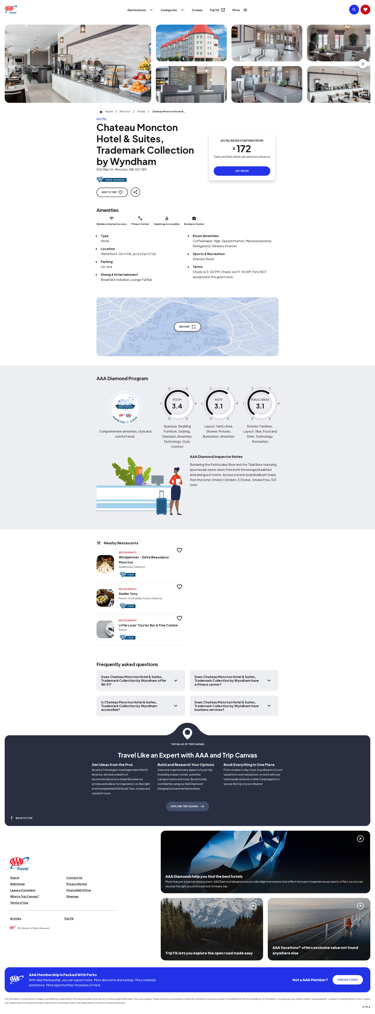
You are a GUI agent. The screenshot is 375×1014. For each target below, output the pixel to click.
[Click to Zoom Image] (78, 64)
